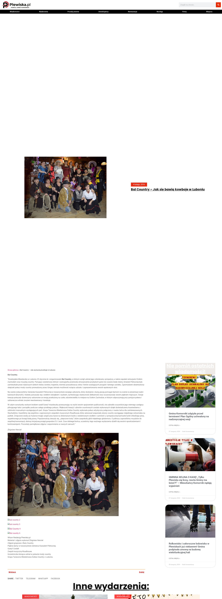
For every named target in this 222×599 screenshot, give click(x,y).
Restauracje (132, 12)
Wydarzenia (43, 12)
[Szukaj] (218, 4)
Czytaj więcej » (174, 425)
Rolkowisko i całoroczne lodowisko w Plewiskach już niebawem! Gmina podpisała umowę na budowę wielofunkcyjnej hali (189, 548)
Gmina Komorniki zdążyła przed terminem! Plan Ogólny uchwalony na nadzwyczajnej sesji (189, 416)
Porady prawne (73, 12)
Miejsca (209, 12)
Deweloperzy (103, 12)
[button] (19, 578)
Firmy (184, 12)
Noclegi (160, 12)
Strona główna (13, 370)
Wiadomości (15, 12)
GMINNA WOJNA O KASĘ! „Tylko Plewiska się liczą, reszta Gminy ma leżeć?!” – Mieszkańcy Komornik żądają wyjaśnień (190, 481)
